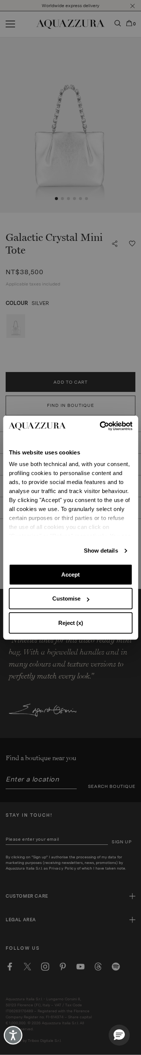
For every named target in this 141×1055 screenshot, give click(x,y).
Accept (70, 574)
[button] (119, 1035)
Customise (66, 598)
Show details (101, 550)
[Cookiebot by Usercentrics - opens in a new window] (100, 426)
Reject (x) (70, 623)
